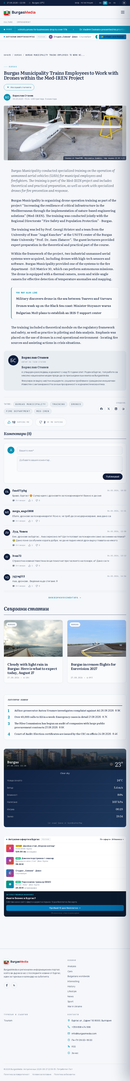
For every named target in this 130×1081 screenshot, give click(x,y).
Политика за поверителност (16, 1074)
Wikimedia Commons (93, 158)
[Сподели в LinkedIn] (116, 409)
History (71, 986)
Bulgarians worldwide (79, 976)
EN (105, 3)
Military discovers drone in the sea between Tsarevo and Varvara (64, 299)
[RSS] (14, 985)
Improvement (24, 22)
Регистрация (87, 3)
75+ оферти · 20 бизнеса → (112, 839)
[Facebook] (7, 985)
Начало (7, 55)
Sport (70, 1001)
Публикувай (112, 476)
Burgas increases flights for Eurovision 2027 (93, 666)
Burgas (18, 55)
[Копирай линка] (123, 409)
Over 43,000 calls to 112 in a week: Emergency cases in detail (51, 717)
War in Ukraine (75, 1006)
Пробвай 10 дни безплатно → (65, 907)
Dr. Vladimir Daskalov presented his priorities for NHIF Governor (91, 29)
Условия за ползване (41, 1074)
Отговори (20, 500)
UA (110, 3)
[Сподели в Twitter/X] (109, 409)
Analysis (72, 966)
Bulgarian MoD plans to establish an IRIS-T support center (58, 313)
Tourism (8, 1020)
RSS (74, 1046)
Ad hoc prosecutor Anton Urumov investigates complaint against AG (57, 710)
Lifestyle (72, 991)
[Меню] (122, 12)
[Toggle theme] (124, 3)
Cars (70, 971)
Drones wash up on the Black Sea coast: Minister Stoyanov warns (63, 306)
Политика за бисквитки (64, 1074)
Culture (8, 22)
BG (100, 3)
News (71, 996)
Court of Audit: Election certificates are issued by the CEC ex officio (56, 734)
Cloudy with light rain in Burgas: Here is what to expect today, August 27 (32, 668)
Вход (77, 3)
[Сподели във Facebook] (101, 409)
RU (115, 3)
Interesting (73, 981)
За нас (75, 1053)
